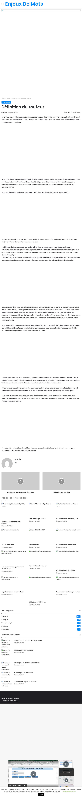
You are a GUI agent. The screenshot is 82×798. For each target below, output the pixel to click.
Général (5, 616)
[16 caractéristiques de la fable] (7, 684)
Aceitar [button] (41, 794)
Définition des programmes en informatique (13, 568)
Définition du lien (8, 545)
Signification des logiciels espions (11, 522)
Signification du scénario (38, 566)
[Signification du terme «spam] (68, 510)
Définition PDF (34, 545)
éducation (6, 629)
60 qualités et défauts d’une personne (28, 640)
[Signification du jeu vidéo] (68, 559)
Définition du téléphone (37, 602)
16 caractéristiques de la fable (25, 682)
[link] (11, 763)
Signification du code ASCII (66, 545)
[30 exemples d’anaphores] (7, 654)
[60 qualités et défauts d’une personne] (7, 643)
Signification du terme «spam (67, 519)
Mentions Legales (7, 698)
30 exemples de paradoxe (23, 673)
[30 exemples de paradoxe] (7, 675)
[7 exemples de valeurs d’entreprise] (7, 666)
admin (5, 112)
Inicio (4, 98)
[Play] (66, 780)
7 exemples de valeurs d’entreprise (27, 663)
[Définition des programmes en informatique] (14, 557)
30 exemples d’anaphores (23, 650)
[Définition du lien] (14, 536)
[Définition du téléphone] (41, 588)
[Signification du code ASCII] (68, 536)
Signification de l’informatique (13, 592)
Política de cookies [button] (69, 792)
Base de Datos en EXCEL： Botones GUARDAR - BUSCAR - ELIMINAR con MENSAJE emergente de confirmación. (33, 763)
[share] (54, 762)
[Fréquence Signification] (41, 510)
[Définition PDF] (41, 536)
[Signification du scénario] (41, 557)
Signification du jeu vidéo (65, 571)
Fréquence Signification (37, 519)
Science (5, 626)
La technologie (12, 98)
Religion (5, 619)
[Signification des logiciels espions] (14, 511)
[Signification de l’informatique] (14, 583)
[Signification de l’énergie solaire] (68, 583)
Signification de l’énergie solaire (68, 592)
